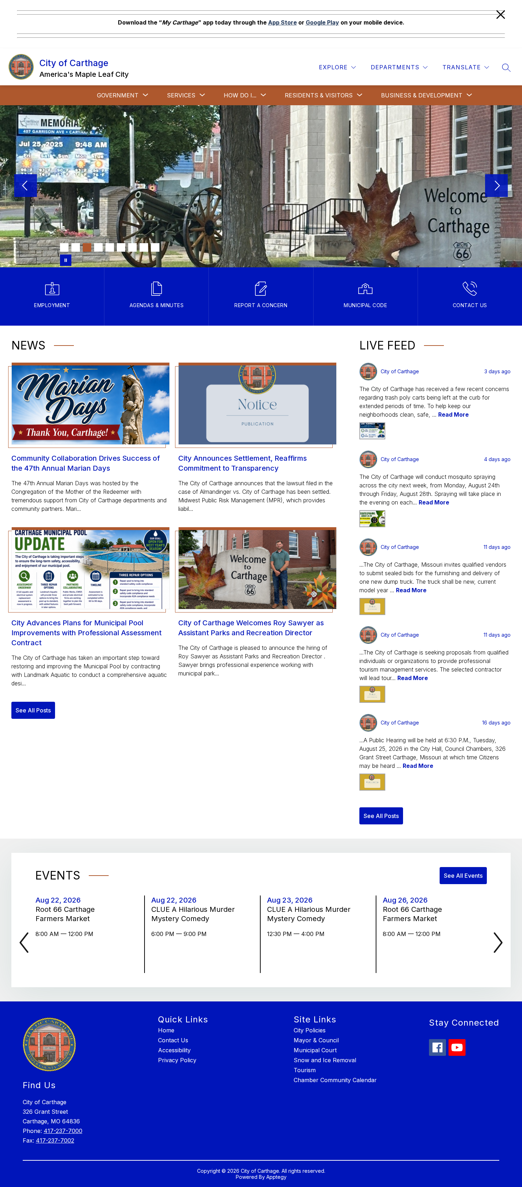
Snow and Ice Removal (325, 1060)
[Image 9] (155, 247)
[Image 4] (98, 247)
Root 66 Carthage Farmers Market (65, 914)
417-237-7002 (55, 1140)
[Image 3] (87, 247)
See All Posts (33, 710)
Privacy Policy (177, 1060)
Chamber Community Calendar (335, 1080)
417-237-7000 (63, 1130)
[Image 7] (132, 247)
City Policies (310, 1030)
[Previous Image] (25, 186)
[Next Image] (496, 186)
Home (166, 1030)
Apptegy (276, 1177)
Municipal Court (315, 1050)
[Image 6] (121, 247)
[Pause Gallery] (65, 260)
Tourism (305, 1070)
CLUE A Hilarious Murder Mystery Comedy (193, 914)
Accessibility (174, 1050)
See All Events (463, 875)
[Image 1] (64, 247)
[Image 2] (75, 247)
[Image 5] (109, 247)
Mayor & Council (316, 1040)
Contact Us (173, 1040)
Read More (453, 414)
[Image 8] (144, 247)
